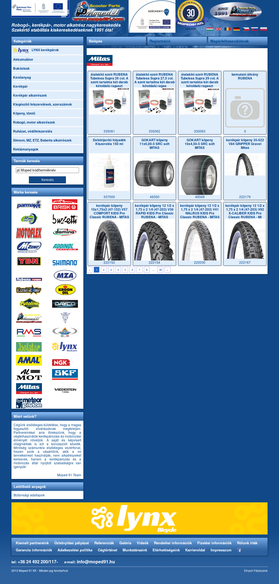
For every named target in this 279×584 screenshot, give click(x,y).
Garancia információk (34, 549)
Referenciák (104, 542)
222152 (109, 234)
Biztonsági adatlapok (29, 495)
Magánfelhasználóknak (229, 41)
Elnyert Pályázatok (256, 571)
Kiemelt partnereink (32, 542)
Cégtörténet (107, 549)
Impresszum (221, 549)
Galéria (125, 542)
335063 (200, 102)
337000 (109, 168)
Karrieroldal (195, 549)
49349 (200, 168)
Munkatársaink (135, 549)
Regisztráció (160, 41)
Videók (142, 542)
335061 (109, 102)
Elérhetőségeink (166, 549)
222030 (200, 234)
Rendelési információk (173, 542)
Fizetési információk (214, 542)
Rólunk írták (247, 542)
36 (160, 270)
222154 (154, 234)
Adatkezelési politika (74, 549)
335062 (154, 102)
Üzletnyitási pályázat (71, 542)
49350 (154, 168)
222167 (245, 234)
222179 (245, 168)
